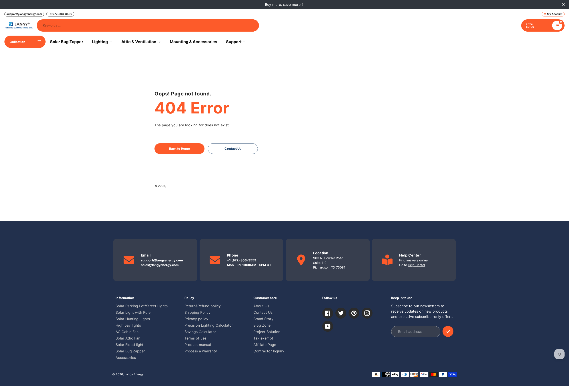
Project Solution (266, 331)
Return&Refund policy (202, 306)
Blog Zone (261, 325)
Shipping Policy (197, 312)
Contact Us (262, 312)
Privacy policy (196, 319)
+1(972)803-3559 (60, 14)
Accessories (126, 357)
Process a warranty (200, 351)
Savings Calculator (200, 331)
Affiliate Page (264, 344)
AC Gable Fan (127, 331)
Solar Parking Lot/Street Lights (142, 306)
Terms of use (195, 338)
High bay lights (128, 325)
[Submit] (448, 331)
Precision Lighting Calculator (208, 325)
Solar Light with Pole (133, 312)
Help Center (416, 265)
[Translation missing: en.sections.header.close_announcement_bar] (563, 4)
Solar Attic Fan (128, 338)
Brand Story (263, 319)
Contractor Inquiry (268, 351)
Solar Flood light (129, 344)
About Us (261, 306)
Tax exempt (263, 338)
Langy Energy (176, 186)
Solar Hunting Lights (133, 319)
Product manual (197, 344)
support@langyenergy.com (24, 14)
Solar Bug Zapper (130, 351)
